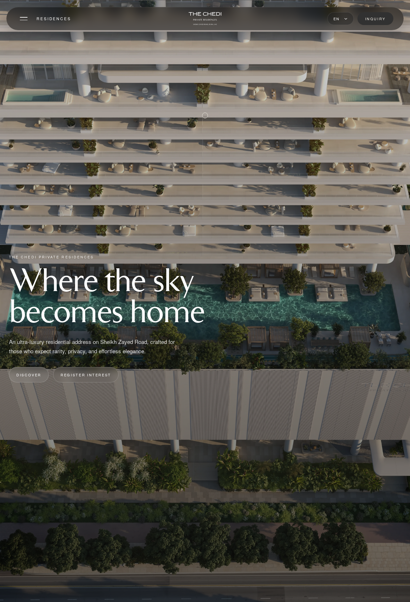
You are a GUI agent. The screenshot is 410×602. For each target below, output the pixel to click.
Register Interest (86, 374)
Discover (28, 374)
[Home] (205, 18)
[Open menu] (24, 18)
